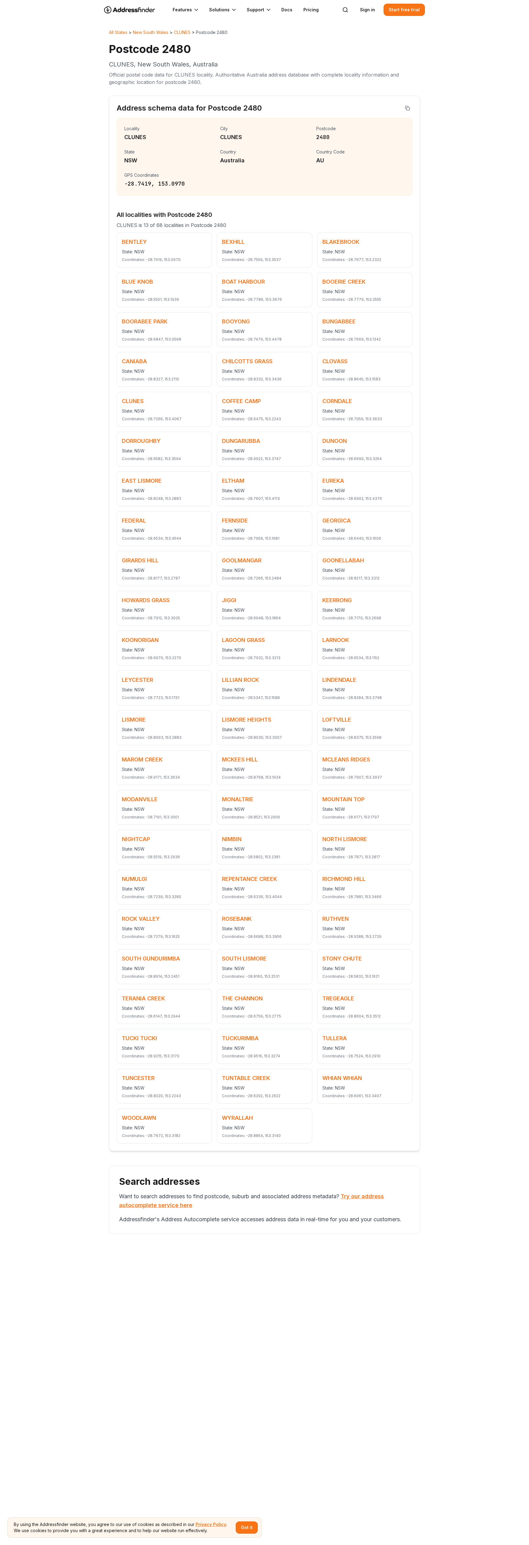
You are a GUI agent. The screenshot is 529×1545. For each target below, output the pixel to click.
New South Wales (150, 32)
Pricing (311, 9)
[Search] (345, 10)
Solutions (219, 9)
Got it (247, 1527)
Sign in (367, 9)
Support (255, 9)
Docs (286, 9)
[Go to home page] (133, 9)
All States (118, 32)
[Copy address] (407, 108)
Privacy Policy (211, 1524)
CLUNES (182, 32)
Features (182, 9)
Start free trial (404, 9)
